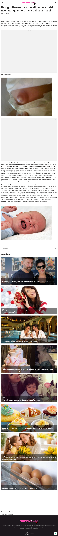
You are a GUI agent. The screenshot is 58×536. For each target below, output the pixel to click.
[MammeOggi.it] (29, 3)
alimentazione (28, 528)
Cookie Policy (10, 514)
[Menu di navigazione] (2, 3)
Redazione (4, 511)
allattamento (39, 527)
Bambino (11, 13)
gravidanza (33, 527)
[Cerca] (55, 2)
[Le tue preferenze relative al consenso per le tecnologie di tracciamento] (55, 533)
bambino (50, 527)
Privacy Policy (4, 514)
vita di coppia (35, 528)
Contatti (11, 511)
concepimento (27, 527)
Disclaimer (17, 511)
